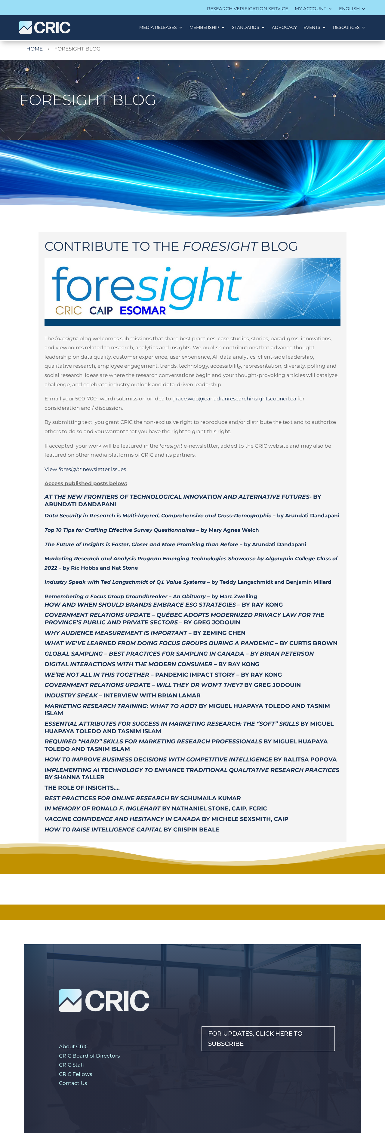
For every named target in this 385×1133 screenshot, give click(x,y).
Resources (346, 27)
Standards (245, 27)
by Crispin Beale (132, 829)
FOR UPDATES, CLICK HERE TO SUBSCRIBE (255, 1038)
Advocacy (284, 27)
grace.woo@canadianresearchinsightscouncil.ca (234, 399)
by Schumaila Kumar (143, 798)
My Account (310, 9)
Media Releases (158, 27)
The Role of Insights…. (82, 787)
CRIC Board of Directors (89, 1056)
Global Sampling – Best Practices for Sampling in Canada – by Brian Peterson (179, 653)
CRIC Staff (71, 1065)
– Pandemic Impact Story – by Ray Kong (163, 674)
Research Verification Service (247, 9)
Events (311, 27)
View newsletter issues (85, 469)
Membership (204, 27)
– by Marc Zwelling (151, 596)
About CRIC (73, 1046)
